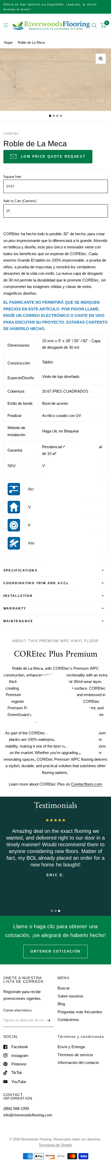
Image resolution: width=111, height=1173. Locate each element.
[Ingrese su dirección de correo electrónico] (48, 1020)
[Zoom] (101, 59)
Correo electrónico (17, 1010)
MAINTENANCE (18, 621)
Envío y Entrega (71, 1047)
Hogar (8, 42)
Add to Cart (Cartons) (19, 201)
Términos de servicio (75, 1055)
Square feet (12, 177)
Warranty (14, 608)
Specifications (20, 570)
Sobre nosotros (70, 996)
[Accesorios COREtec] (13, 488)
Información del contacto (78, 1062)
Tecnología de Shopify (55, 1145)
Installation (18, 596)
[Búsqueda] (94, 25)
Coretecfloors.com (86, 784)
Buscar (64, 988)
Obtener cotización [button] (55, 951)
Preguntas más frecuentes (80, 1012)
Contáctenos (68, 1019)
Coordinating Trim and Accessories (45, 583)
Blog (61, 1004)
